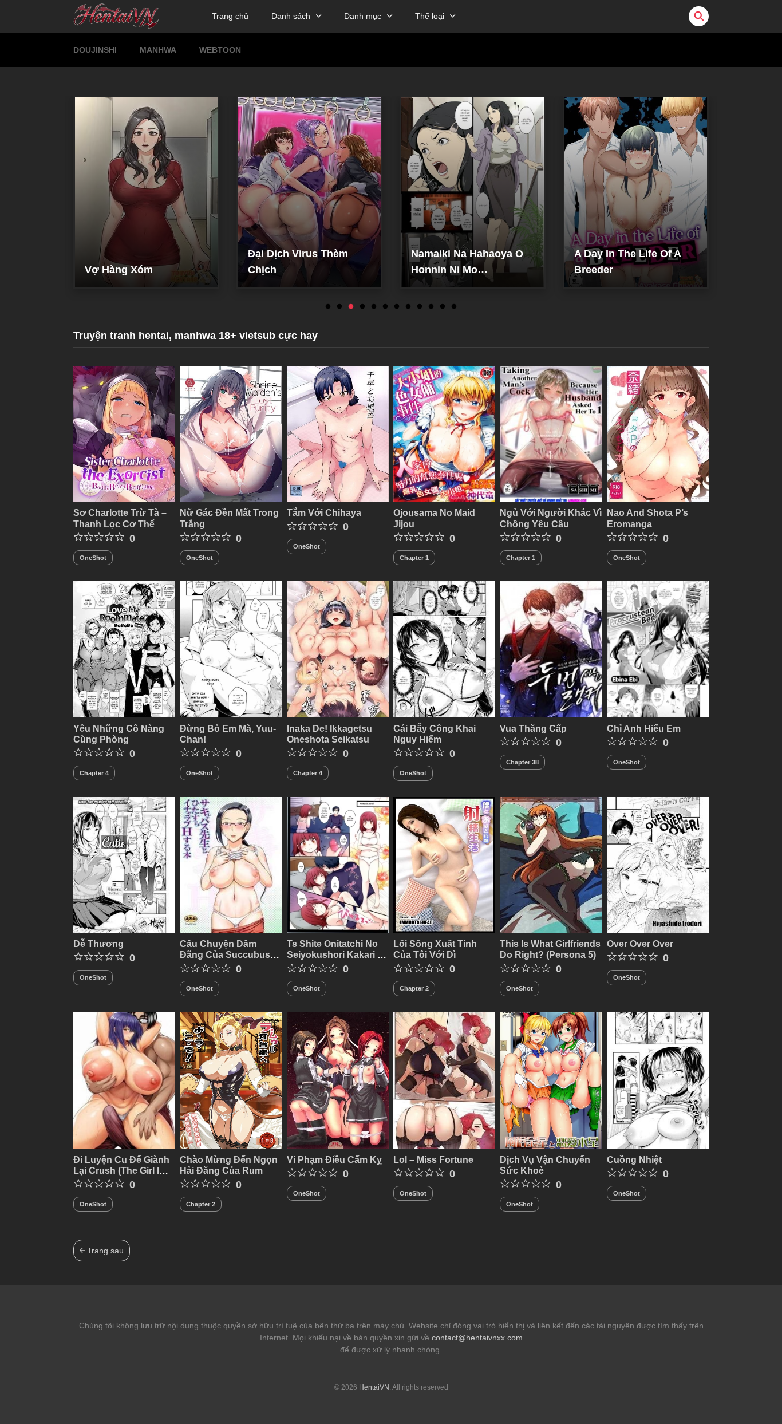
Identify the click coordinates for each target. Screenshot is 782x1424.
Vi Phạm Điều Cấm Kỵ (334, 1160)
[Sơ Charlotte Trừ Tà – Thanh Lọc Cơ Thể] (124, 432)
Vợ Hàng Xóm (119, 269)
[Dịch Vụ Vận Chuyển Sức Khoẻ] (551, 1079)
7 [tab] (396, 307)
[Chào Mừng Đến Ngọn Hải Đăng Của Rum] (231, 1079)
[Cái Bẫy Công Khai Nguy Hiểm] (444, 648)
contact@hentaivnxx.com (477, 1337)
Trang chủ (230, 16)
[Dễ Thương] (124, 864)
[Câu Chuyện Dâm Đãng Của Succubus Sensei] (231, 864)
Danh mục (362, 16)
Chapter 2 (414, 988)
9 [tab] (419, 307)
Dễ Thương (98, 944)
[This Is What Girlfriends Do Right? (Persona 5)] (551, 864)
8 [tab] (408, 307)
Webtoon (220, 49)
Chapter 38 (522, 762)
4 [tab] (362, 307)
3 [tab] (351, 307)
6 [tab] (385, 307)
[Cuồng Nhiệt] (658, 1079)
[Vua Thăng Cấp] (551, 648)
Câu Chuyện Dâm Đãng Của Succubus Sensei (225, 955)
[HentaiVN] (116, 15)
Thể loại (429, 16)
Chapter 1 (414, 557)
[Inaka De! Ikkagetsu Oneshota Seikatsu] (338, 648)
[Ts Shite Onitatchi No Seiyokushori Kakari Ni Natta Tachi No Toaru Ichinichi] (338, 864)
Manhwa (158, 49)
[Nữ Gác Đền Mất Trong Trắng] (231, 432)
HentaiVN (374, 1387)
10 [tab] (431, 307)
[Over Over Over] (658, 864)
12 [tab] (454, 307)
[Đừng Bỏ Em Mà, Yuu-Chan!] (231, 648)
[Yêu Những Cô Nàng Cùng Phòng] (124, 648)
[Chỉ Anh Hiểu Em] (658, 648)
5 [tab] (374, 307)
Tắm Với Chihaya (324, 513)
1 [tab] (328, 307)
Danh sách (290, 16)
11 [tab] (442, 307)
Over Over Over (640, 944)
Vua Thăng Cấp (533, 728)
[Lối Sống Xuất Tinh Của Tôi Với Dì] (444, 864)
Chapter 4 (94, 773)
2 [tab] (339, 307)
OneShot (93, 557)
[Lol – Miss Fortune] (444, 1079)
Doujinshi (95, 49)
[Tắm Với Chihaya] (338, 432)
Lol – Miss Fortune (433, 1160)
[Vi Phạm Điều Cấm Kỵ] (338, 1079)
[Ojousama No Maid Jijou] (444, 432)
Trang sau (104, 1250)
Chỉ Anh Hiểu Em (644, 728)
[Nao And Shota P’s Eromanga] (658, 432)
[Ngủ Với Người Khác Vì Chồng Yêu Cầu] (551, 432)
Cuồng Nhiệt (634, 1160)
